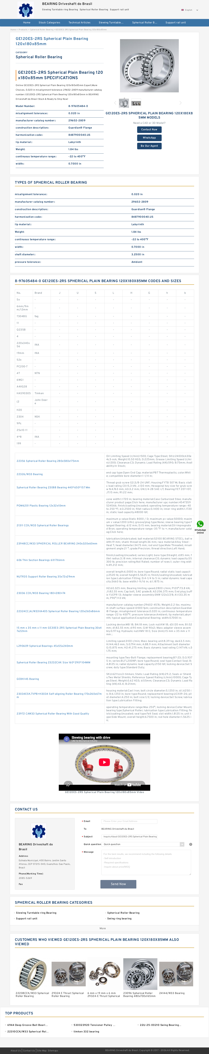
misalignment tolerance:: (32, 113)
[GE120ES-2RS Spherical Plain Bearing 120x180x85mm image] (149, 65)
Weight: (20, 149)
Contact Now (149, 129)
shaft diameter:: (25, 254)
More (103, 928)
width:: (20, 164)
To (85, 829)
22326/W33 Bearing (30, 474)
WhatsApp (149, 137)
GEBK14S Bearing (28, 679)
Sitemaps (53, 1050)
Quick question (92, 844)
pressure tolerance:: (28, 262)
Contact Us (29, 1050)
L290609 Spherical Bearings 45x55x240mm (45, 646)
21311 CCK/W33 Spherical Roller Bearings (43, 525)
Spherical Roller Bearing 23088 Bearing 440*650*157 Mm (53, 487)
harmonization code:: (29, 135)
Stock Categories (49, 22)
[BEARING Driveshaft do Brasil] (25, 9)
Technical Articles (80, 22)
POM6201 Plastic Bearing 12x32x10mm (41, 505)
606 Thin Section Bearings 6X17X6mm (41, 560)
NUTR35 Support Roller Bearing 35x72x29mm (46, 576)
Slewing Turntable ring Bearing (113, 22)
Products (23, 29)
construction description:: (32, 128)
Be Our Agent (149, 146)
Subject (87, 836)
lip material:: (24, 142)
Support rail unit (176, 22)
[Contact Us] (200, 527)
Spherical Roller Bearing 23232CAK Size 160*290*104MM (53, 662)
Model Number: (25, 106)
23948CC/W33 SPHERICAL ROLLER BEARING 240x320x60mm (57, 543)
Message (88, 852)
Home (27, 22)
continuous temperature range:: (36, 156)
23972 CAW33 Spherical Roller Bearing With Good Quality (53, 713)
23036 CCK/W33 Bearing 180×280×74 (41, 593)
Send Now (118, 884)
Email (86, 821)
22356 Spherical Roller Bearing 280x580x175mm (48, 461)
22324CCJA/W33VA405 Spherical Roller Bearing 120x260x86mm (58, 611)
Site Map (42, 1050)
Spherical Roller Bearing (146, 22)
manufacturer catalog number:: (36, 120)
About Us (16, 1050)
